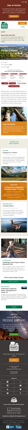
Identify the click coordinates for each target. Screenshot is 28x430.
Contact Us (5, 422)
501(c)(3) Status (16, 424)
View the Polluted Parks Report (14, 71)
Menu (23, 26)
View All (14, 307)
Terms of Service (12, 422)
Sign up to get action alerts (14, 58)
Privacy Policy (21, 422)
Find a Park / (4, 46)
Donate (22, 23)
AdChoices (9, 424)
